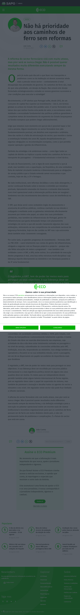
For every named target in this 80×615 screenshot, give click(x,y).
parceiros (21, 295)
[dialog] (40, 307)
